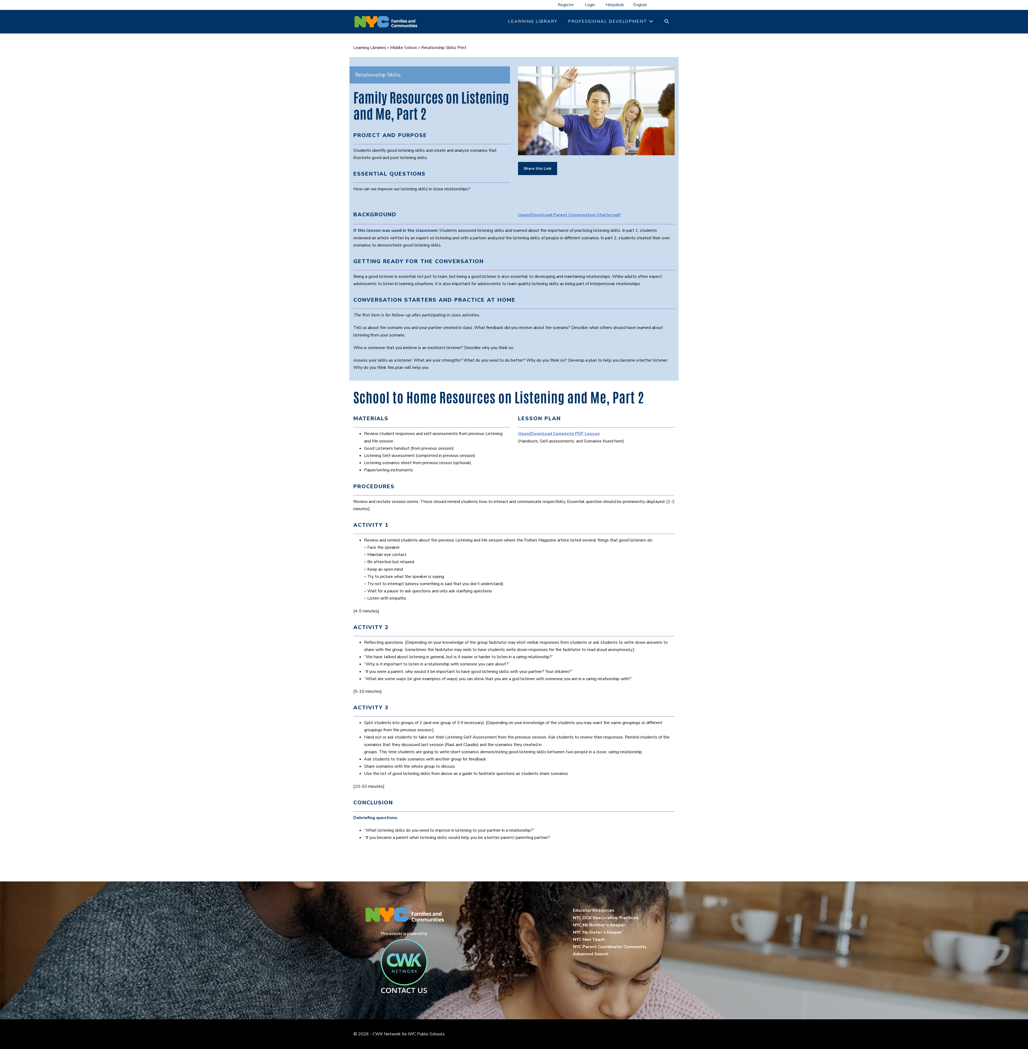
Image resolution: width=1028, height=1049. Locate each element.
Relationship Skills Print (443, 48)
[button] (667, 21)
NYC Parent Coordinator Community (610, 947)
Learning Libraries (369, 48)
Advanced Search (591, 954)
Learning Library (532, 21)
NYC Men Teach (589, 939)
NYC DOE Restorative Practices (605, 918)
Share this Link (537, 168)
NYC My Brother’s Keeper (599, 925)
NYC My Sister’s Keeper (597, 932)
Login (590, 5)
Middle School (403, 48)
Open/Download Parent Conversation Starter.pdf (569, 215)
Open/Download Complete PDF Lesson (559, 434)
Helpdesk (615, 5)
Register (566, 5)
